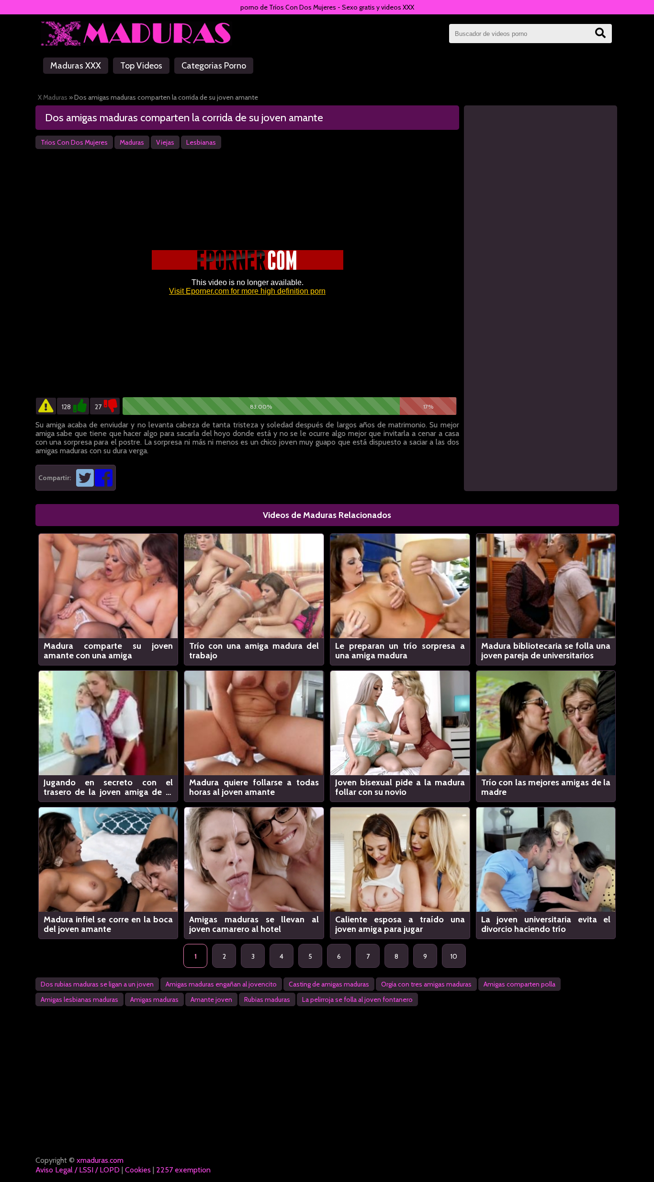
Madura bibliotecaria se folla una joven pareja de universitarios (546, 650)
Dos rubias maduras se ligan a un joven (97, 984)
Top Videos (141, 65)
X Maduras (53, 97)
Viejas (165, 142)
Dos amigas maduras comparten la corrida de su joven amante (184, 117)
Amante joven (211, 999)
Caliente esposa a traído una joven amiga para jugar (400, 924)
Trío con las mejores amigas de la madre (546, 787)
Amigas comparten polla (519, 984)
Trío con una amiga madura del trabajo (254, 650)
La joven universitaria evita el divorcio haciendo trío (546, 924)
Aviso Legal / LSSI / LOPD (77, 1169)
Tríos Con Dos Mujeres (74, 142)
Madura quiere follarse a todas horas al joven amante (254, 787)
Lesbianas (201, 142)
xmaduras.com (100, 1160)
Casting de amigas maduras (329, 984)
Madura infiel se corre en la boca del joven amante (108, 924)
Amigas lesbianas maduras (79, 999)
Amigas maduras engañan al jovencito (221, 984)
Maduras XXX (75, 65)
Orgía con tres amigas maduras (426, 984)
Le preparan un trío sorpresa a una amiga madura (400, 650)
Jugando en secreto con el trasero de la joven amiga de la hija (108, 787)
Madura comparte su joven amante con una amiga (108, 650)
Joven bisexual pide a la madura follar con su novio (400, 787)
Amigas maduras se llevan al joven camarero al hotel (254, 924)
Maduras (132, 142)
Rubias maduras (267, 999)
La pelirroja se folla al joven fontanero (357, 999)
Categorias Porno (213, 65)
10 (454, 956)
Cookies (138, 1169)
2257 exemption (183, 1169)
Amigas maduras (154, 999)
